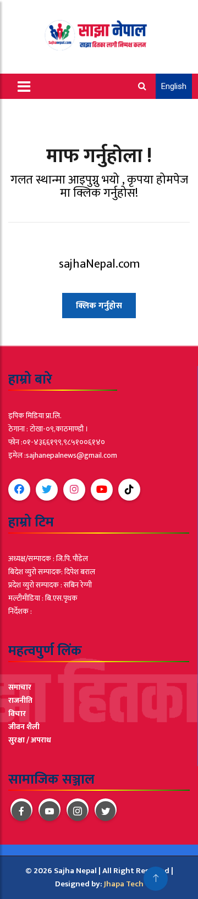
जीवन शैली (24, 726)
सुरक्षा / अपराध (29, 740)
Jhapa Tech (124, 884)
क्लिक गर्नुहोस (99, 305)
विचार (17, 713)
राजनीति (20, 700)
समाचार (19, 687)
